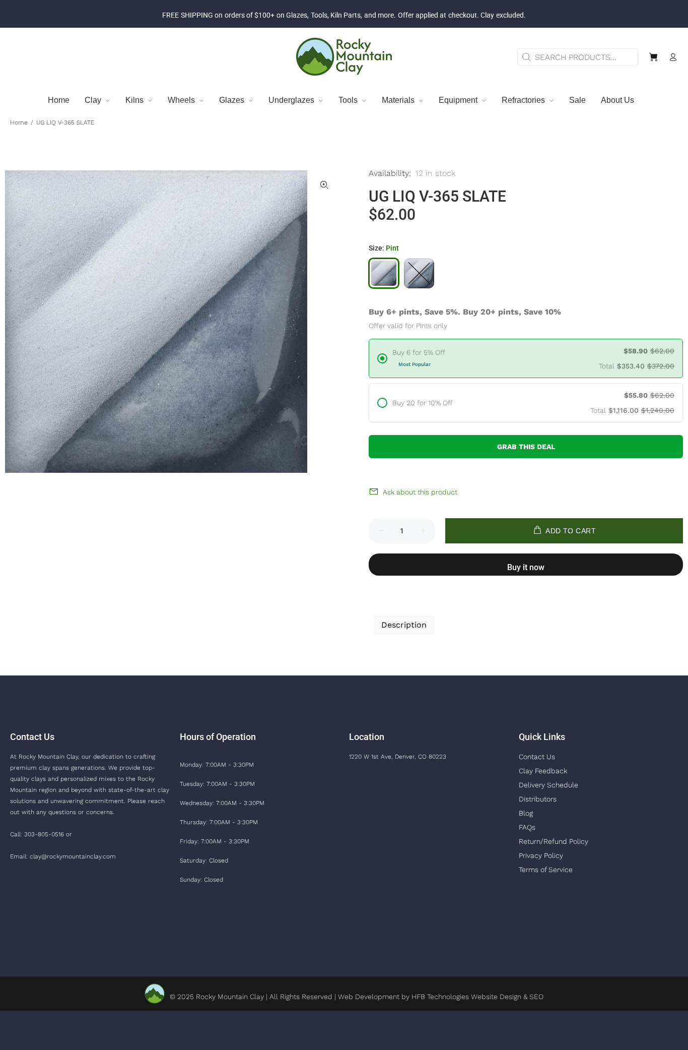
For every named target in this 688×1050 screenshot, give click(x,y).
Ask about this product (420, 492)
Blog (526, 813)
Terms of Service (546, 870)
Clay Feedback (543, 771)
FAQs (527, 827)
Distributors (538, 799)
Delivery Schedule (548, 785)
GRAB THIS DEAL (526, 447)
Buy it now (525, 567)
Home (19, 122)
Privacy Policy (541, 855)
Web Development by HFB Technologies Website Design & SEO (440, 997)
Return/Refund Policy (553, 841)
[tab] (373, 597)
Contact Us (537, 757)
